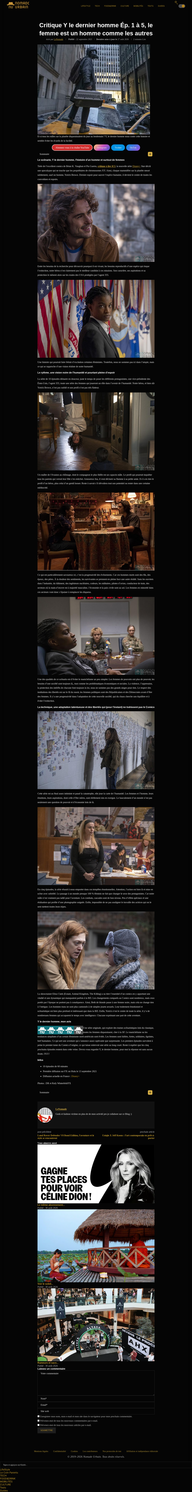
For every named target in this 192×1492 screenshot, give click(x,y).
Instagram (101, 147)
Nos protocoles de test (112, 1451)
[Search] (176, 2)
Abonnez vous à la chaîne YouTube (72, 147)
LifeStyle (85, 6)
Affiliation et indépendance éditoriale (142, 1451)
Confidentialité (59, 1451)
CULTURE (125, 6)
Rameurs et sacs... (48, 1363)
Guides (161, 6)
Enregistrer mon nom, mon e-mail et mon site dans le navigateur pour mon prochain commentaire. (86, 1416)
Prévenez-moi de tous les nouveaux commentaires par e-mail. (69, 1420)
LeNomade (58, 39)
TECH (97, 6)
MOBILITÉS (138, 6)
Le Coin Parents (9, 1472)
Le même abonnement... (51, 1205)
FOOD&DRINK (110, 6)
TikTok (133, 147)
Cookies (74, 1451)
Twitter (118, 147)
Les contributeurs (90, 1451)
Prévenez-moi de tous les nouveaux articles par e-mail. (65, 1425)
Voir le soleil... (45, 1284)
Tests (150, 6)
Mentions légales (41, 1451)
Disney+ (136, 166)
